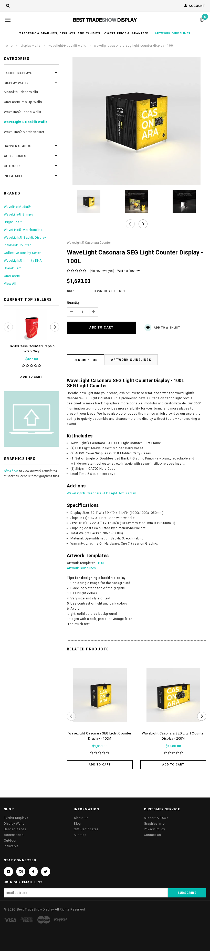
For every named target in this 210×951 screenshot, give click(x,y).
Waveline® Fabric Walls (22, 112)
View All (10, 283)
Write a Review (128, 271)
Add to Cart (31, 377)
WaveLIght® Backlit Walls (67, 45)
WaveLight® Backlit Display (25, 237)
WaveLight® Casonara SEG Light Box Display (101, 493)
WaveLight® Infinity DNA (23, 260)
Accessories (15, 156)
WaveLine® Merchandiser (24, 132)
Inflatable (13, 176)
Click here (11, 471)
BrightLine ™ (13, 222)
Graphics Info (154, 823)
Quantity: (73, 302)
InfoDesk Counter (17, 245)
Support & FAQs (156, 818)
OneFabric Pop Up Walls (23, 102)
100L (101, 563)
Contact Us (152, 835)
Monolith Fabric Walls (21, 92)
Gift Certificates (86, 829)
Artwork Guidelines (131, 360)
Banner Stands (17, 146)
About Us (81, 818)
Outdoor (12, 166)
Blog (77, 823)
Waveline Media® (17, 207)
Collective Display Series (22, 253)
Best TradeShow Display (35, 909)
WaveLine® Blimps (18, 214)
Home (8, 45)
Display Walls (30, 45)
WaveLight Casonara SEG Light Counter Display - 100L (134, 45)
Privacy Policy (154, 829)
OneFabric (12, 276)
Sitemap (80, 835)
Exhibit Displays (18, 73)
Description (86, 360)
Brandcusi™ (13, 268)
